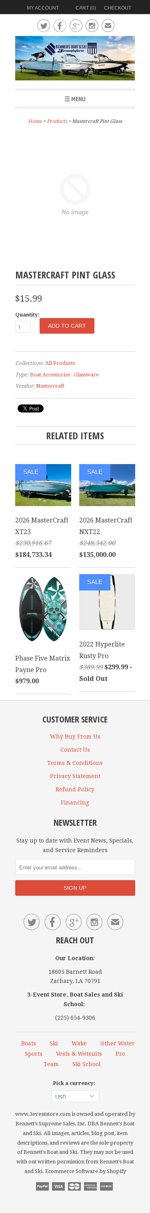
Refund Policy (75, 789)
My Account (43, 8)
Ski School (86, 1064)
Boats (28, 1043)
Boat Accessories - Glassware (64, 375)
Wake (79, 1043)
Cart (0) (86, 8)
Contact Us (75, 750)
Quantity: (27, 315)
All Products (60, 363)
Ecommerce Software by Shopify (85, 1171)
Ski (54, 1043)
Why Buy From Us (75, 736)
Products (57, 121)
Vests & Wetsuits (79, 1054)
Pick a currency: (75, 1083)
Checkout (117, 8)
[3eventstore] (75, 59)
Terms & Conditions (75, 763)
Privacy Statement (75, 776)
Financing (75, 802)
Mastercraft (50, 386)
